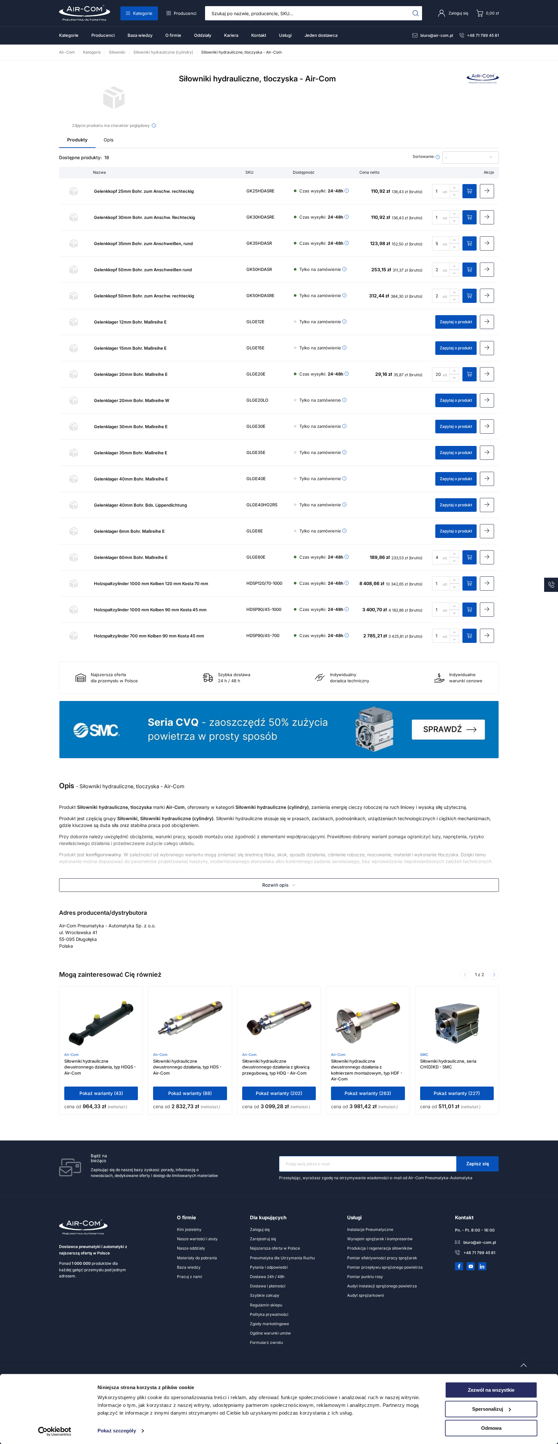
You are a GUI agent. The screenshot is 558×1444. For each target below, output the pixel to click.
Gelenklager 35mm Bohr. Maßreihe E (130, 452)
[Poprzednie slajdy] (465, 975)
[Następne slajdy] (494, 975)
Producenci (185, 13)
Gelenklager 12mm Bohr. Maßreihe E (130, 322)
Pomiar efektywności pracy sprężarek (382, 1257)
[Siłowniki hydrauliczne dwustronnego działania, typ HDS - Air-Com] (190, 1023)
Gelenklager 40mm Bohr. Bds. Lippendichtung (140, 505)
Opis (108, 139)
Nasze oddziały (191, 1248)
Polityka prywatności (269, 1314)
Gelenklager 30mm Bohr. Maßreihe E (131, 426)
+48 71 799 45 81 (483, 35)
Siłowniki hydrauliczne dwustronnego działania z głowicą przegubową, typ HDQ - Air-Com (275, 1066)
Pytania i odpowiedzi (269, 1267)
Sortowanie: (424, 156)
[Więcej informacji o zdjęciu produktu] (154, 125)
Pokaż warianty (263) (368, 1093)
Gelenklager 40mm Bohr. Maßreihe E (131, 478)
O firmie (173, 35)
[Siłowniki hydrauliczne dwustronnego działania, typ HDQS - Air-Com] (101, 1023)
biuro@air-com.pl (436, 35)
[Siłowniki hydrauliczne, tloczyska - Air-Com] (114, 97)
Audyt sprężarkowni (365, 1295)
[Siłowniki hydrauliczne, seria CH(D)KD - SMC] (457, 1023)
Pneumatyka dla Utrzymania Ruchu (282, 1257)
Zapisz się (477, 1163)
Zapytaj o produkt (456, 321)
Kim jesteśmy (189, 1229)
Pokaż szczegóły (117, 1431)
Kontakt (258, 35)
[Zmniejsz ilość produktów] (454, 194)
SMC (424, 1054)
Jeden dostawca (321, 35)
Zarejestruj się (263, 1238)
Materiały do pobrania (197, 1257)
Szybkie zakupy (264, 1295)
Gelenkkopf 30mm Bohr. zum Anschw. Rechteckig (144, 217)
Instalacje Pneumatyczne (370, 1229)
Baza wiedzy (140, 35)
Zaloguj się (260, 1229)
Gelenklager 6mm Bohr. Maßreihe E (129, 531)
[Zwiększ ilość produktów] (454, 187)
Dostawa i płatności (267, 1286)
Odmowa (491, 1428)
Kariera (231, 35)
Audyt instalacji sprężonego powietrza (382, 1286)
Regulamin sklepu (266, 1305)
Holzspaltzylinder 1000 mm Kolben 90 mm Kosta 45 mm (150, 609)
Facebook (459, 1266)
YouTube (470, 1266)
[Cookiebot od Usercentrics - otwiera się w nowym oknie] (54, 1431)
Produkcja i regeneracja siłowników (379, 1248)
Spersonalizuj (487, 1409)
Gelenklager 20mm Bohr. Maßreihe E (131, 374)
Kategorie (142, 13)
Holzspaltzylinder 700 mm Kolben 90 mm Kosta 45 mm (149, 635)
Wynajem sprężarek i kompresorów (380, 1238)
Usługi (285, 35)
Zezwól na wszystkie (491, 1390)
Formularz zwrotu (266, 1342)
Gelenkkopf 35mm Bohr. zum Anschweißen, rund (143, 243)
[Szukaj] (415, 13)
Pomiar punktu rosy (365, 1276)
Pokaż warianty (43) (101, 1093)
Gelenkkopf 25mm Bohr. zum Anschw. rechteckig (144, 191)
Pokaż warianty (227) (457, 1093)
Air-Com (71, 1054)
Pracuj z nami (189, 1276)
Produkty (77, 139)
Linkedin (482, 1266)
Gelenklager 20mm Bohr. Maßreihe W (131, 400)
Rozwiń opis (275, 885)
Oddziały (202, 35)
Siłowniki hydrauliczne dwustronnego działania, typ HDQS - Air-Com (100, 1066)
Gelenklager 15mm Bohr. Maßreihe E (130, 348)
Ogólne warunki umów (270, 1333)
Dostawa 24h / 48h (267, 1276)
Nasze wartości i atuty (197, 1238)
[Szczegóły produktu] (487, 191)
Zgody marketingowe (269, 1323)
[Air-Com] (483, 81)
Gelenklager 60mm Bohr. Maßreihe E (131, 557)
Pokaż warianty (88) (190, 1093)
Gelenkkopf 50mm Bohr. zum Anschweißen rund (143, 269)
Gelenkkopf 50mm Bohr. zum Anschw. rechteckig (144, 295)
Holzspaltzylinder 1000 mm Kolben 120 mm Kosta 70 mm (151, 583)
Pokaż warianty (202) (279, 1093)
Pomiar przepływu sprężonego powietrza (385, 1267)
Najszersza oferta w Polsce (275, 1248)
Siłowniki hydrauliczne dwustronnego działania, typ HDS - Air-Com (187, 1066)
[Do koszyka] (469, 191)
